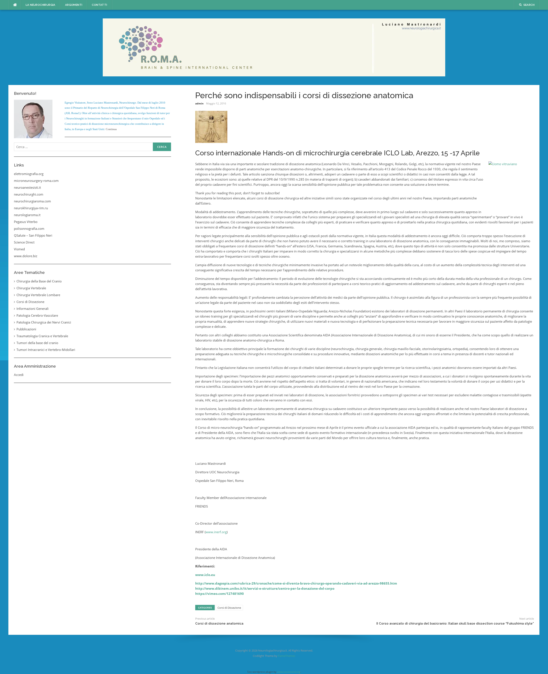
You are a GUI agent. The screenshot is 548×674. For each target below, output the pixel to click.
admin (199, 103)
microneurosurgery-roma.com (36, 180)
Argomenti (73, 4)
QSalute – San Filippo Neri (33, 235)
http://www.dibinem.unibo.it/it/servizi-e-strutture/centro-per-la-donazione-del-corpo (264, 588)
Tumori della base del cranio (37, 343)
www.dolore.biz (25, 256)
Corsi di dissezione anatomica (219, 623)
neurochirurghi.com (28, 194)
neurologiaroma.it (27, 215)
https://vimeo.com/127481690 (219, 593)
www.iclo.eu (205, 575)
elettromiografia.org (28, 174)
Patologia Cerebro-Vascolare (37, 315)
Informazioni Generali (32, 308)
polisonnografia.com (29, 228)
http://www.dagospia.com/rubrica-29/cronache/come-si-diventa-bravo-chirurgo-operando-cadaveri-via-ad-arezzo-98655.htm (296, 583)
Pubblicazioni (26, 329)
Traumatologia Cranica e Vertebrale (42, 336)
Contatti (99, 4)
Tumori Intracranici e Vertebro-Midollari (45, 349)
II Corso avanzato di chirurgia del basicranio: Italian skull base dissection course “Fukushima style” (455, 623)
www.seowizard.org (288, 672)
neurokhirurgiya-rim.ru (31, 208)
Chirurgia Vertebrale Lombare (38, 295)
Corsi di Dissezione (229, 608)
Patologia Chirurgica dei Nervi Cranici (43, 322)
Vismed (19, 249)
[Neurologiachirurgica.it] (274, 47)
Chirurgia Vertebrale (31, 288)
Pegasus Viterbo (25, 222)
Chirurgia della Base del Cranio (39, 281)
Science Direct (24, 242)
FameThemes (286, 656)
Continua (111, 129)
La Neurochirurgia (40, 4)
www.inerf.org (216, 532)
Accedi (19, 375)
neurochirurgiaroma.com (32, 201)
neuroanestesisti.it (27, 187)
